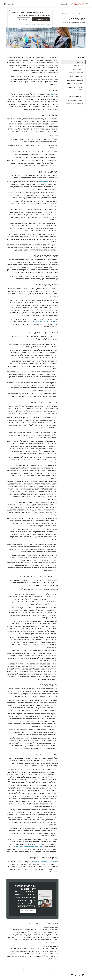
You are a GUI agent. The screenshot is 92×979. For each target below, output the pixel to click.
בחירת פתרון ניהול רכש (76, 96)
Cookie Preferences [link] (59, 969)
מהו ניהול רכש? (78, 66)
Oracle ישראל (82, 14)
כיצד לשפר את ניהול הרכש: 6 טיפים (74, 88)
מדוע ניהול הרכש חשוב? (76, 73)
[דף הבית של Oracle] (77, 4)
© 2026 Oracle (82, 969)
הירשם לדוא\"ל (34, 969)
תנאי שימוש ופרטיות (70, 969)
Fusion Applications (72, 14)
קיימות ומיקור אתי (19, 549)
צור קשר (18, 969)
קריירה (40, 969)
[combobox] (46, 4)
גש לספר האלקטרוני (27, 911)
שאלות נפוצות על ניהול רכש (74, 104)
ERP (63, 14)
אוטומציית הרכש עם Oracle (74, 100)
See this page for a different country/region (38, 24)
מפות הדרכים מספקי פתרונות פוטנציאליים (28, 847)
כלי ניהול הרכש (43, 182)
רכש (52, 94)
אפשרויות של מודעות (48, 969)
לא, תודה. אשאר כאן (24, 19)
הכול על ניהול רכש (77, 69)
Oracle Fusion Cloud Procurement (46, 862)
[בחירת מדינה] (13, 4)
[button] (87, 4)
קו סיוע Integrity (25, 969)
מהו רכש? (80, 62)
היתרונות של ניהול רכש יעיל (75, 83)
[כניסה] (9, 4)
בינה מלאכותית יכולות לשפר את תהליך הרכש (43, 322)
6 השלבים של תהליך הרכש (75, 80)
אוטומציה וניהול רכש (77, 93)
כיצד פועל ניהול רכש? (76, 76)
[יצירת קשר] (5, 4)
